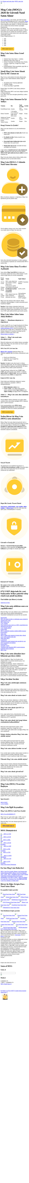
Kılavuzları (18, 935)
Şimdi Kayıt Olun (5, 602)
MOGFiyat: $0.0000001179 (8, 814)
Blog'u (2, 936)
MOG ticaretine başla (7, 412)
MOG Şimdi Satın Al (7, 48)
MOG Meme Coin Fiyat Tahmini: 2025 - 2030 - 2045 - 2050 (14, 873)
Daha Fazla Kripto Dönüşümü (8, 864)
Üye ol (6, 491)
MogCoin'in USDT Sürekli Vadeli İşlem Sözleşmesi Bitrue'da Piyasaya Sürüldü (14, 876)
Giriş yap (3, 491)
